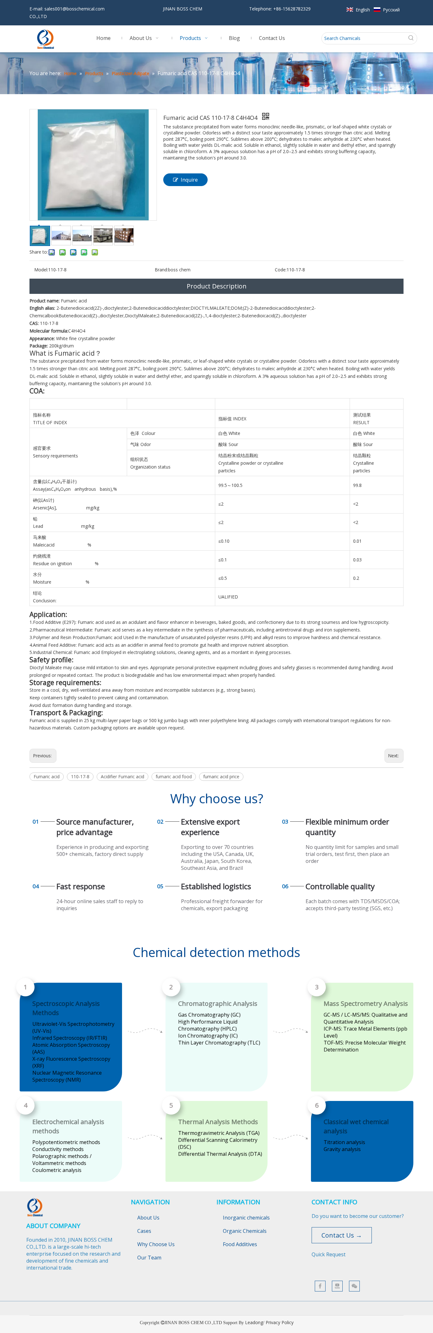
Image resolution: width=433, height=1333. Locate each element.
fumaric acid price (221, 776)
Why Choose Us (156, 1244)
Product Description (217, 286)
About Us (148, 1217)
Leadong (254, 1322)
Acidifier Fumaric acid (122, 776)
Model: (41, 270)
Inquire (189, 179)
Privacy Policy (280, 1322)
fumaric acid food (174, 776)
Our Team (149, 1257)
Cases (144, 1230)
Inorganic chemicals (246, 1217)
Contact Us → (341, 1235)
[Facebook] (320, 1286)
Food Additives (240, 1244)
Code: (281, 270)
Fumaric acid (47, 776)
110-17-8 (80, 776)
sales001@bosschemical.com (74, 9)
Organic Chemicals (245, 1230)
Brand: (161, 270)
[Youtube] (337, 1286)
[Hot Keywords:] (411, 38)
